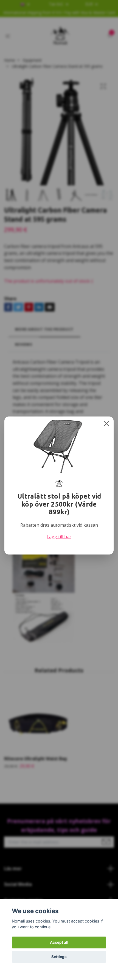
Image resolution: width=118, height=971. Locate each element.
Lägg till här (59, 537)
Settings (59, 956)
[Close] (106, 424)
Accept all (59, 942)
